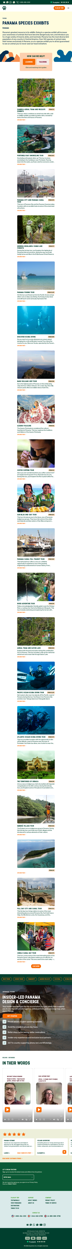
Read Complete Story (24, 1153)
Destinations (15, 1206)
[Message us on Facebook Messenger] (14, 2)
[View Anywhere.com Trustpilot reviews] (59, 2)
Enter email (7, 1177)
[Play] (7, 1109)
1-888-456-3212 (24, 2)
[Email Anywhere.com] (4, 2)
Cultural (57, 979)
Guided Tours (19, 979)
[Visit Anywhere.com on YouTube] (41, 1225)
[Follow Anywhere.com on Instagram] (44, 1225)
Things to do (15, 1208)
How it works (32, 1200)
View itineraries (16, 1203)
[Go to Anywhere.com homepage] (4, 8)
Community (31, 979)
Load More (36, 966)
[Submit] (32, 1177)
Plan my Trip (59, 8)
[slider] (4, 1116)
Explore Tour (21, 120)
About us (31, 1203)
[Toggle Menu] (68, 8)
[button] (5, 1119)
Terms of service (50, 1203)
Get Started (12, 1016)
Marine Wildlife (45, 979)
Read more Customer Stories (12, 1158)
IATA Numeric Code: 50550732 (36, 1231)
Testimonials (15, 1200)
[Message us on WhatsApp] (10, 2)
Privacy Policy (12, 1184)
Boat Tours (6, 979)
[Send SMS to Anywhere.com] (7, 2)
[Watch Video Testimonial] (64, 1152)
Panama (6, 28)
